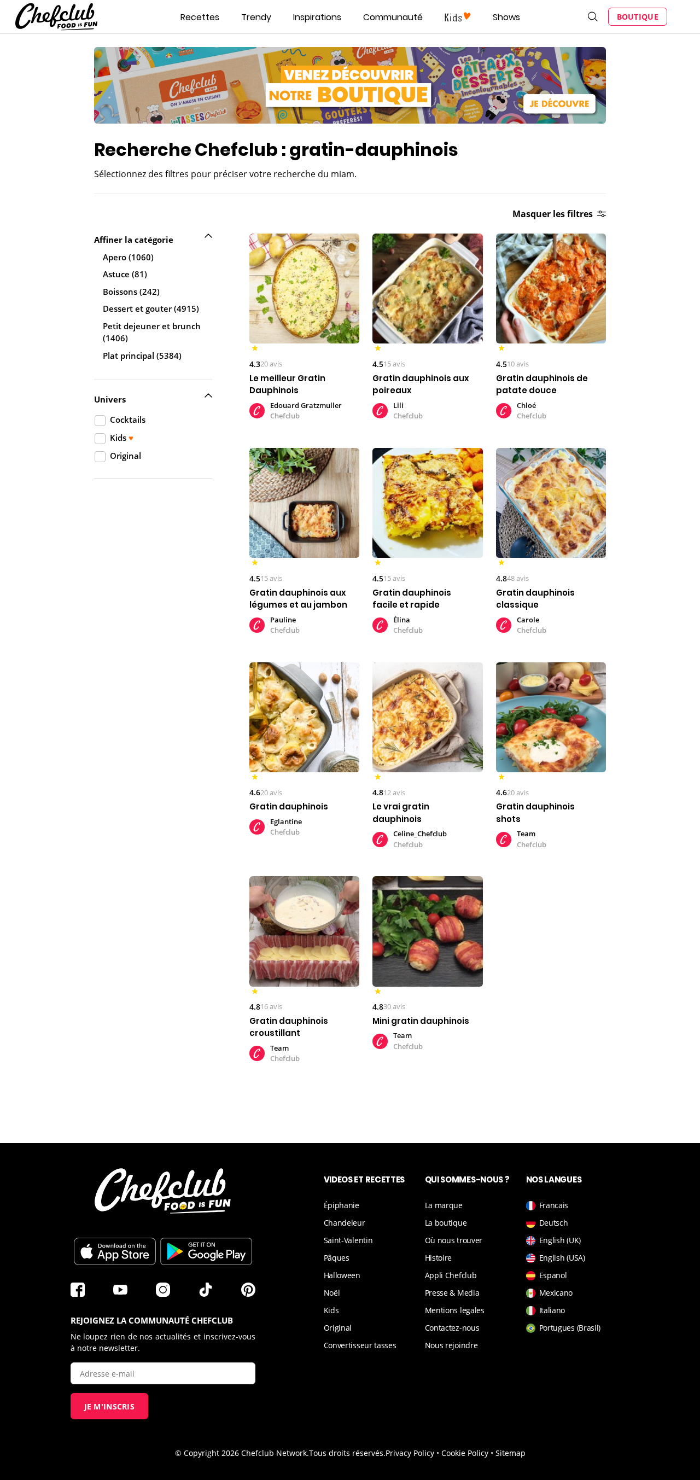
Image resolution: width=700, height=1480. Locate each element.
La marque (444, 1205)
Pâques (336, 1257)
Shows (506, 17)
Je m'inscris (109, 1406)
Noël (332, 1292)
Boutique (637, 16)
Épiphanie (341, 1205)
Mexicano (556, 1292)
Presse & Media (452, 1292)
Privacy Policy (410, 1453)
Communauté (393, 17)
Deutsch (553, 1222)
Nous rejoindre (451, 1345)
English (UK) (560, 1240)
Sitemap (510, 1453)
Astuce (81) (125, 274)
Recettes (199, 17)
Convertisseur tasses (360, 1345)
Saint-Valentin (348, 1240)
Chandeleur (344, 1222)
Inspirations (317, 17)
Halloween (342, 1275)
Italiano (552, 1310)
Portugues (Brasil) (570, 1327)
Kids (331, 1310)
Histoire (438, 1257)
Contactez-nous (452, 1327)
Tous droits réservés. (347, 1453)
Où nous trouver (454, 1240)
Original (338, 1327)
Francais (554, 1205)
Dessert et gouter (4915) (151, 308)
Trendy (256, 17)
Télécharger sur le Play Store (206, 1251)
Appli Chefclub (451, 1275)
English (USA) (562, 1257)
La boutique (446, 1222)
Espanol (553, 1275)
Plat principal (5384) (142, 355)
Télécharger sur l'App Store (115, 1251)
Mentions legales (455, 1310)
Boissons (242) (131, 291)
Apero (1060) (128, 257)
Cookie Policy (464, 1453)
